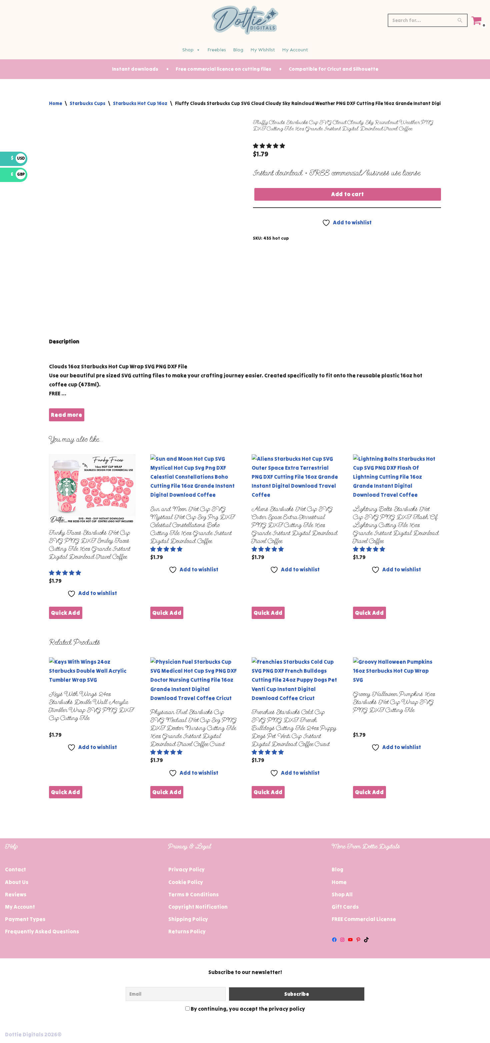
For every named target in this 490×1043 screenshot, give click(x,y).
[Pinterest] (358, 939)
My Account (295, 50)
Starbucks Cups (87, 103)
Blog (238, 50)
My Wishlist (262, 50)
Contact (15, 869)
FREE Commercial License (364, 919)
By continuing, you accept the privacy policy (247, 1008)
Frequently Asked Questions (42, 931)
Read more (66, 414)
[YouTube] (350, 939)
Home (55, 103)
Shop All (342, 894)
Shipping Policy (188, 919)
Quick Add (65, 612)
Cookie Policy (185, 882)
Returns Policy (187, 931)
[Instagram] (342, 939)
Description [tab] (64, 341)
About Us (16, 882)
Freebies (216, 50)
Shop (188, 50)
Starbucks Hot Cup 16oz (140, 103)
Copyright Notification (198, 906)
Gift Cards (345, 906)
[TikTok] (366, 939)
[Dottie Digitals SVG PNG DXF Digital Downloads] (245, 20)
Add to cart (347, 194)
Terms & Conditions (193, 894)
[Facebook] (334, 939)
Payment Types (25, 919)
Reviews (15, 894)
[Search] (460, 20)
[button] (269, 145)
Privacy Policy (186, 869)
